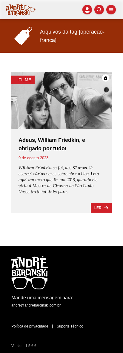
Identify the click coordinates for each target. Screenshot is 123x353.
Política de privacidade (29, 326)
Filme (25, 79)
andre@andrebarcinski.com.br (36, 305)
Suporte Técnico (70, 326)
